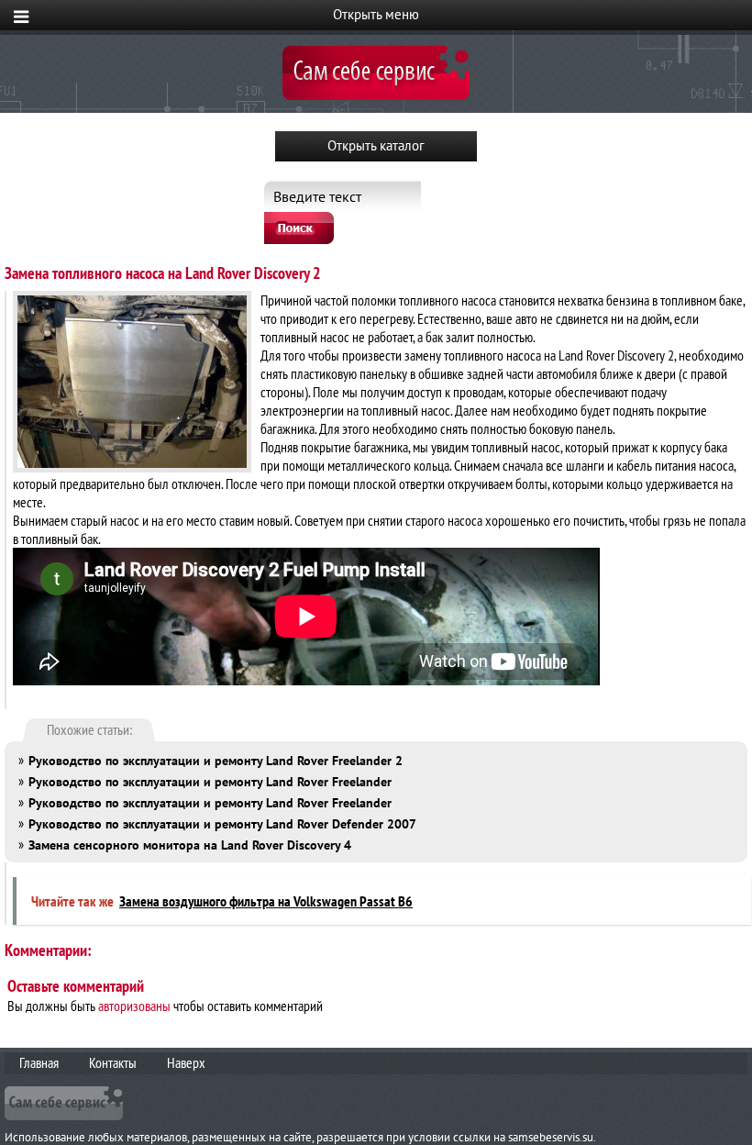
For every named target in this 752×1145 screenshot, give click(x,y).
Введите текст (317, 196)
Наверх (186, 1062)
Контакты (113, 1062)
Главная (39, 1062)
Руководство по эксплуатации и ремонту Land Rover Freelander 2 (215, 760)
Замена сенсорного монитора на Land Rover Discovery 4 (189, 845)
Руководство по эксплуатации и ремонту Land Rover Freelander (210, 781)
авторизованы (134, 1005)
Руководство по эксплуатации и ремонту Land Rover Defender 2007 (222, 824)
